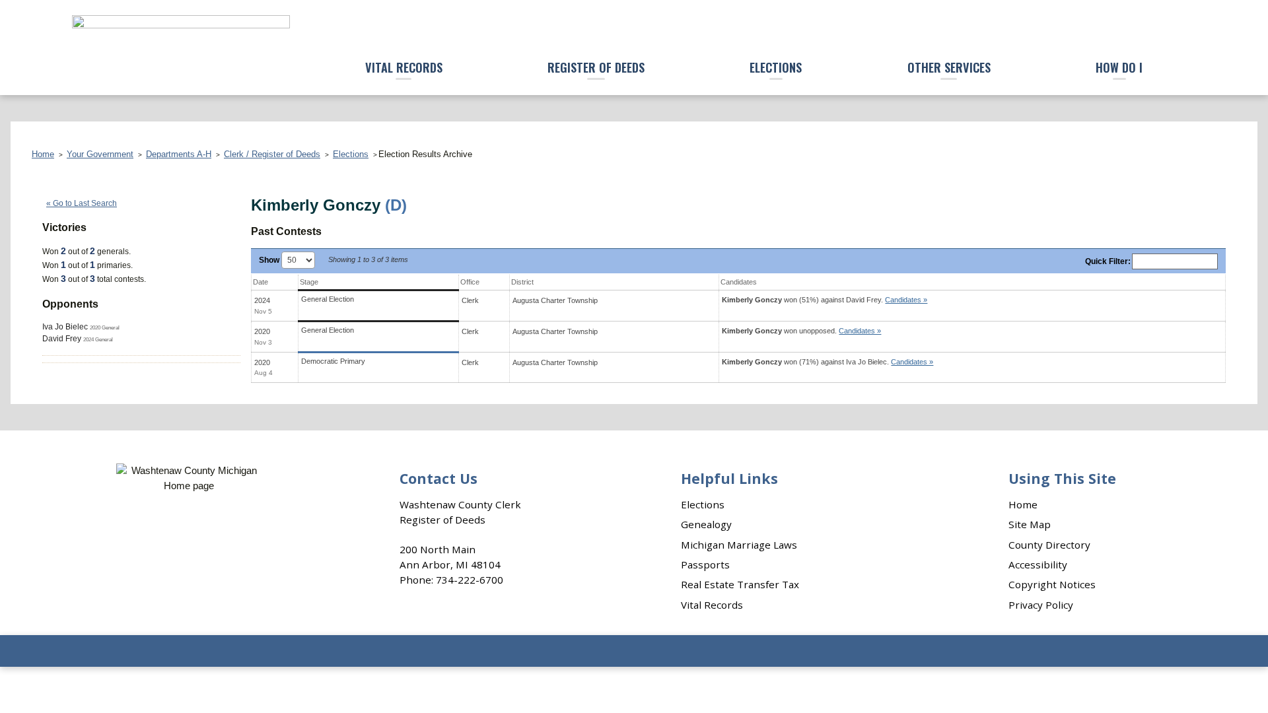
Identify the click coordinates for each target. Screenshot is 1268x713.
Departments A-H (178, 154)
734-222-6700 (469, 579)
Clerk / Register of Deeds (272, 154)
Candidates (739, 282)
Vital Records (403, 67)
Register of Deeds (596, 67)
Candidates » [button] (906, 300)
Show (270, 260)
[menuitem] (403, 68)
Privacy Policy (1040, 604)
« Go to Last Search (81, 203)
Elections (776, 67)
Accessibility (1037, 564)
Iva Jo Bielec (65, 326)
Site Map (1029, 524)
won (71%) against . (827, 362)
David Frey (61, 338)
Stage (309, 282)
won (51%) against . (824, 300)
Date (260, 282)
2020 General (105, 327)
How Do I (1119, 67)
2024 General (98, 339)
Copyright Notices (1052, 584)
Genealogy (706, 524)
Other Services (949, 67)
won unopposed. (801, 331)
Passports (705, 564)
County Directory (1049, 544)
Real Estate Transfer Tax (740, 584)
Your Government (100, 154)
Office (469, 282)
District (522, 282)
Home (43, 154)
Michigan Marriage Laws (739, 544)
